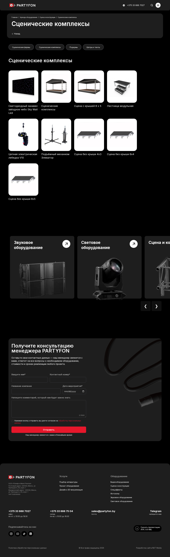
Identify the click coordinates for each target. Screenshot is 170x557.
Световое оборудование (122, 501)
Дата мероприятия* (73, 386)
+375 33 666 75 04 (61, 511)
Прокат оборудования (69, 486)
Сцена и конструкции (120, 486)
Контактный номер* (60, 374)
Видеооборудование (120, 482)
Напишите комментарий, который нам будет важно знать (40, 397)
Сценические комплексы (50, 47)
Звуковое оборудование (121, 497)
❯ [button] (156, 306)
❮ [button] (145, 306)
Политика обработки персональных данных (27, 548)
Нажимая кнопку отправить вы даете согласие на (47, 422)
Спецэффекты (116, 490)
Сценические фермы (21, 47)
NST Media (157, 548)
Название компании (21, 386)
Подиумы (74, 47)
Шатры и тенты (93, 47)
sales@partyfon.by (103, 511)
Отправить (49, 430)
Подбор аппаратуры (68, 482)
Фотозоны (115, 494)
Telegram (155, 511)
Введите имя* (18, 374)
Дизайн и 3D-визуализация (71, 490)
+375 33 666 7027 (136, 5)
